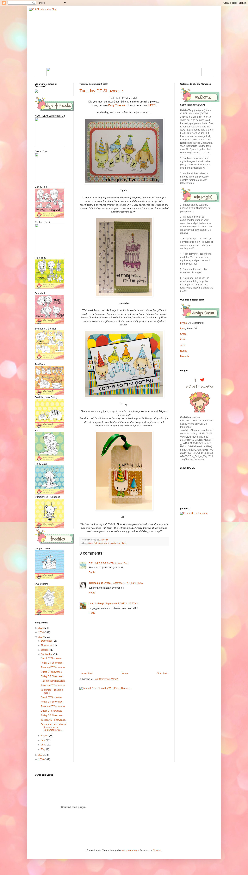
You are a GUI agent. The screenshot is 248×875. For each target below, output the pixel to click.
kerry (106, 543)
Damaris (184, 356)
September (47, 654)
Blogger (157, 850)
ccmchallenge (96, 603)
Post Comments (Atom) (106, 679)
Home (124, 673)
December (47, 640)
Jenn (182, 345)
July (43, 740)
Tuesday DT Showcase (53, 667)
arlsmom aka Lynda (100, 583)
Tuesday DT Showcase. (101, 90)
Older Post (162, 673)
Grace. (183, 334)
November (47, 645)
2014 (41, 632)
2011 (41, 755)
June (44, 744)
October (45, 650)
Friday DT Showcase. (52, 676)
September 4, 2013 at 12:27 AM (122, 603)
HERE (151, 105)
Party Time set (117, 105)
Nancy (183, 350)
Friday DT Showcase (52, 663)
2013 (41, 636)
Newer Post (86, 673)
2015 (41, 628)
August (45, 735)
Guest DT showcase (51, 672)
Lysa (182, 328)
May (43, 749)
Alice (90, 543)
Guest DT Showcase (51, 658)
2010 (41, 759)
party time (121, 543)
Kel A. (183, 339)
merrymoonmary (130, 850)
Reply (92, 572)
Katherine (98, 543)
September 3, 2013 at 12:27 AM (110, 562)
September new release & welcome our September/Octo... (53, 727)
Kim (91, 562)
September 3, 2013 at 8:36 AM (128, 583)
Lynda (113, 543)
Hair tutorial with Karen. (53, 681)
